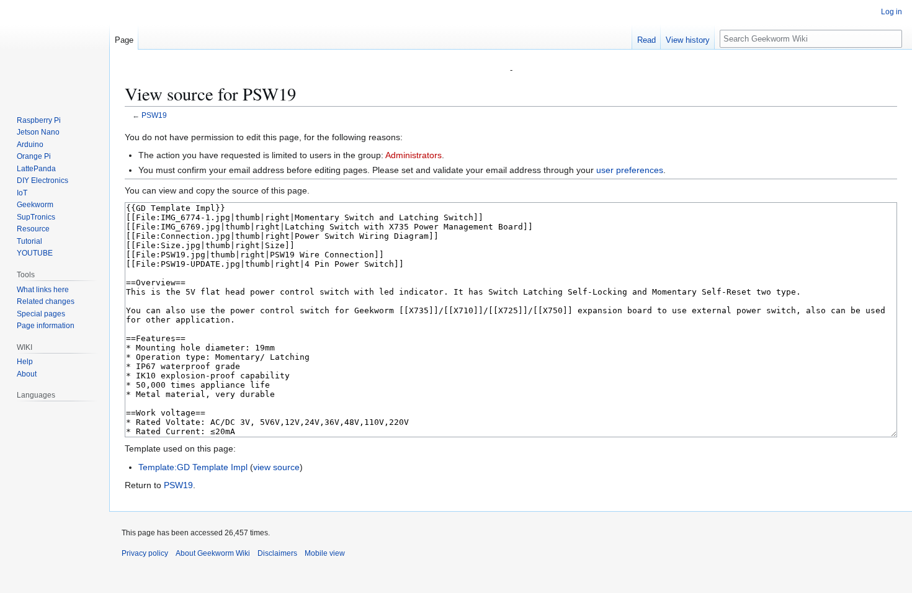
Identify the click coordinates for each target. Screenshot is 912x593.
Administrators (413, 155)
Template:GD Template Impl (193, 467)
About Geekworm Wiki (213, 553)
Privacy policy (145, 553)
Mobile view (325, 553)
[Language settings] (93, 395)
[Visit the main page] (54, 49)
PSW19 (154, 115)
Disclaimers (277, 553)
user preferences (629, 170)
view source (276, 467)
